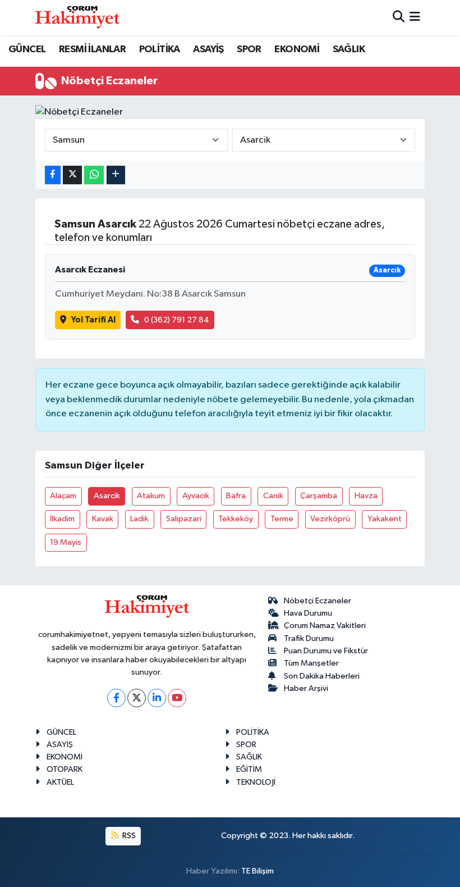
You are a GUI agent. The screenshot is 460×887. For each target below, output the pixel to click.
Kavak (102, 519)
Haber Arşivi (306, 688)
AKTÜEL (60, 782)
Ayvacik (195, 496)
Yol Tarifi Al (93, 320)
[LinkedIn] (157, 698)
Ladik (139, 519)
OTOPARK (64, 769)
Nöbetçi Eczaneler (317, 601)
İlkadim (62, 519)
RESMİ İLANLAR (92, 49)
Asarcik (107, 496)
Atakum (151, 496)
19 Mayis (65, 542)
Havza (366, 496)
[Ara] (398, 17)
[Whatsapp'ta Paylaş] (94, 175)
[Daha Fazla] (116, 175)
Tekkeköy (235, 519)
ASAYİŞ (208, 49)
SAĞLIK (349, 49)
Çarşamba (318, 496)
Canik (273, 496)
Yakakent (384, 519)
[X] (136, 698)
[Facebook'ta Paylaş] (53, 175)
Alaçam (63, 496)
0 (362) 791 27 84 (176, 320)
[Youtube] (177, 698)
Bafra (236, 496)
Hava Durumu (308, 613)
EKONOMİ (296, 49)
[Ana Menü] (415, 17)
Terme (281, 519)
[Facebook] (116, 698)
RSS (128, 835)
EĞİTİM (249, 769)
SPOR (249, 49)
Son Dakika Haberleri (322, 676)
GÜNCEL (26, 49)
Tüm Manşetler (311, 663)
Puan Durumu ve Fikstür (326, 651)
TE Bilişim (257, 871)
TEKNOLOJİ (255, 782)
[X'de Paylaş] (72, 175)
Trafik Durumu (309, 638)
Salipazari (183, 519)
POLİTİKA (159, 49)
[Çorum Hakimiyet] (77, 17)
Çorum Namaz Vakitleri (325, 625)
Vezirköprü (330, 519)
